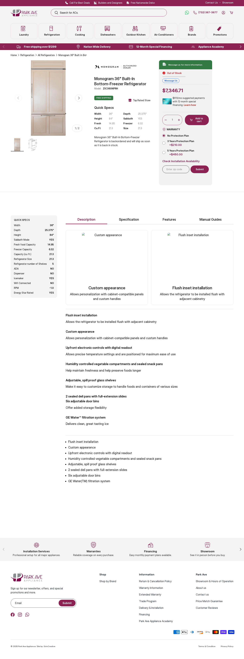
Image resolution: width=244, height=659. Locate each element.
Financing (144, 614)
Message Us (170, 80)
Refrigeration (27, 55)
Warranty (173, 129)
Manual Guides (211, 219)
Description (86, 219)
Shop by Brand (107, 581)
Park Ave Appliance (27, 646)
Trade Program (147, 601)
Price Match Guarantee (209, 601)
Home (14, 55)
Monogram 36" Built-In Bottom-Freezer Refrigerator (81, 55)
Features (169, 219)
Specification (129, 219)
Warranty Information (151, 588)
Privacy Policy (227, 646)
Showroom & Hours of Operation (214, 581)
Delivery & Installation (151, 607)
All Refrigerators (46, 55)
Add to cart (199, 120)
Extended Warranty (150, 594)
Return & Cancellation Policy (155, 581)
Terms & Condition (206, 646)
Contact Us (211, 2)
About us (201, 588)
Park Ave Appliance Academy (156, 621)
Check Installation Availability (181, 161)
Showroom (227, 2)
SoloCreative (49, 646)
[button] (231, 12)
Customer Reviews (207, 607)
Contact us (202, 594)
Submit (67, 603)
